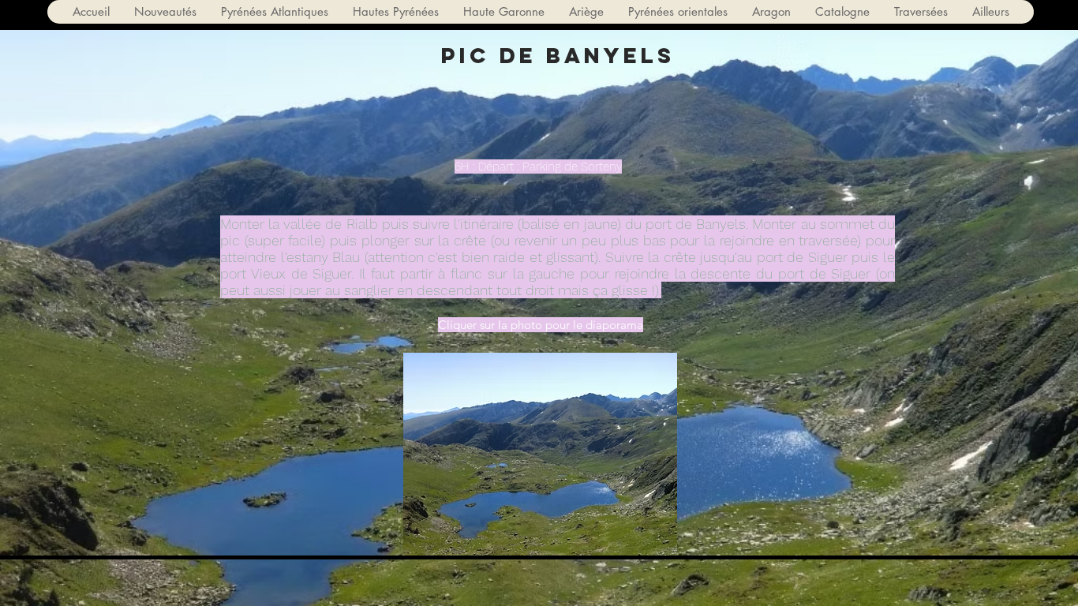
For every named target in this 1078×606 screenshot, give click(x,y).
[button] (274, 12)
